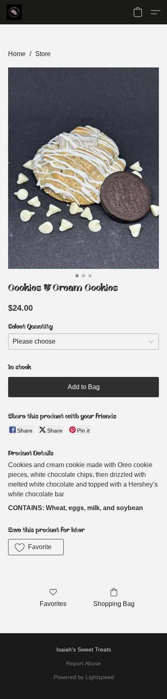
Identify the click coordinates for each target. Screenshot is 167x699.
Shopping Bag (114, 603)
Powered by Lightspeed (84, 677)
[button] (14, 12)
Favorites (53, 603)
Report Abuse (83, 663)
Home (17, 53)
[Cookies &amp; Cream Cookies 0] (83, 168)
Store (43, 53)
